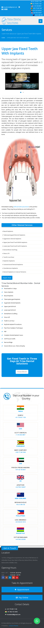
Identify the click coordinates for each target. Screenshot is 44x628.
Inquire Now (7, 278)
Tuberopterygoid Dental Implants (14, 235)
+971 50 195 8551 (37, 10)
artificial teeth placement (21, 207)
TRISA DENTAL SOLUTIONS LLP (11, 623)
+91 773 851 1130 (36, 1)
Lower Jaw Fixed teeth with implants (15, 246)
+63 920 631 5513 (20, 522)
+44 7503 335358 (20, 539)
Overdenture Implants (10, 268)
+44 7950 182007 (37, 12)
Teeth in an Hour (8, 257)
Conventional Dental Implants (13, 264)
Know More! (22, 372)
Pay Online (23, 597)
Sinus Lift (6, 253)
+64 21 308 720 (38, 15)
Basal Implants (8, 231)
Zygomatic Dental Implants (12, 238)
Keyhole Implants (9, 261)
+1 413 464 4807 (37, 6)
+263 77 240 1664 (37, 8)
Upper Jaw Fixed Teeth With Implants (15, 242)
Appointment (22, 589)
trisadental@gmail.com (10, 7)
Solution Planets (13, 625)
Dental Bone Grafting (10, 250)
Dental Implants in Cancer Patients (14, 272)
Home (3, 37)
